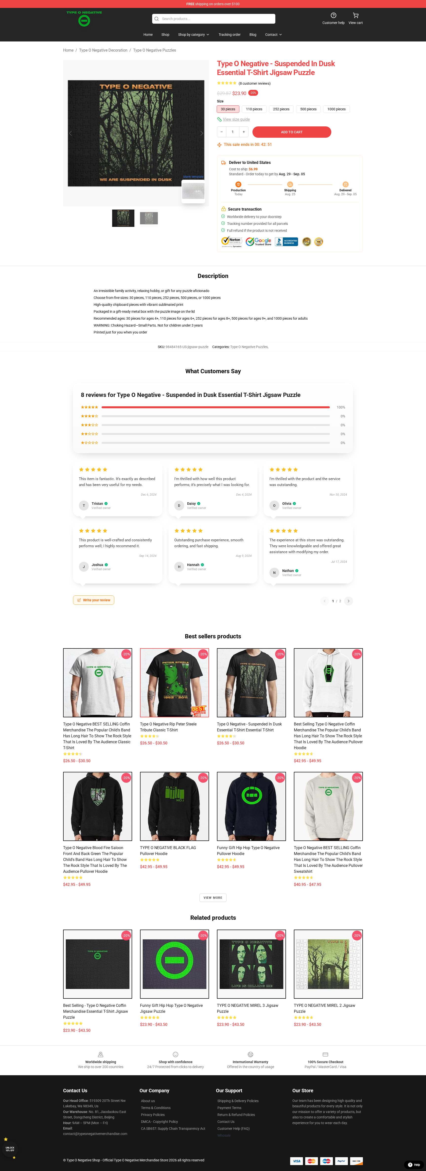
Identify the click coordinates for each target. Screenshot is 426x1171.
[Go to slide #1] (123, 218)
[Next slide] (201, 133)
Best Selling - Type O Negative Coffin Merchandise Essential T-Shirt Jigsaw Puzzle (95, 1011)
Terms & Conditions (156, 1108)
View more (213, 897)
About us (148, 1101)
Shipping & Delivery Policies (238, 1101)
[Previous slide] (71, 133)
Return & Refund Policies (236, 1115)
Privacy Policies (153, 1115)
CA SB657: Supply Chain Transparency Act (173, 1129)
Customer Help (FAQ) (233, 1129)
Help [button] (417, 1165)
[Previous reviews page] (324, 601)
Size (220, 101)
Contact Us (225, 1122)
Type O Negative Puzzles (154, 50)
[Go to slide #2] (149, 218)
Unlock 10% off (10, 1149)
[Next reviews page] (348, 601)
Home (68, 50)
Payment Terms (229, 1108)
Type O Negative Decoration (103, 50)
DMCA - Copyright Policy (159, 1122)
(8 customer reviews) (255, 83)
